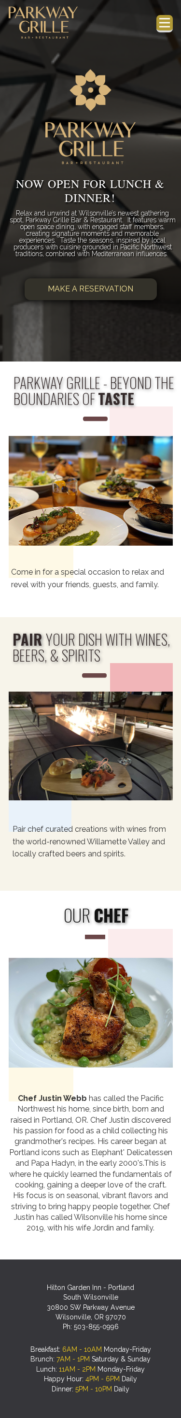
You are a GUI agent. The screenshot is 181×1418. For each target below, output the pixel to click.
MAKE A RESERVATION (90, 288)
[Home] (43, 22)
